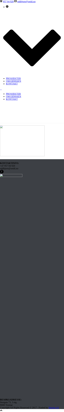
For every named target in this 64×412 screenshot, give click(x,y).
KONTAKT (12, 83)
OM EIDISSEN (13, 81)
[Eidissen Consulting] (1, 89)
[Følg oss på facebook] (2, 172)
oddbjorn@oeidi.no (26, 1)
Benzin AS (54, 407)
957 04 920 (8, 1)
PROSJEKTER (13, 78)
